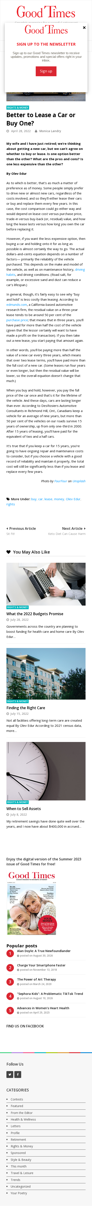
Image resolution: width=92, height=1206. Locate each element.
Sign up (46, 71)
